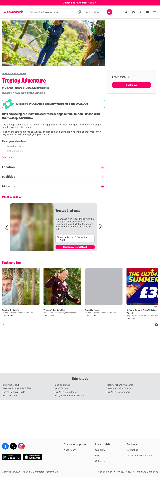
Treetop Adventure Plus (54, 310)
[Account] (147, 12)
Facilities (8, 176)
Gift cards (100, 461)
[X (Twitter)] (13, 446)
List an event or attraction (140, 455)
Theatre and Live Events (118, 388)
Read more (7, 157)
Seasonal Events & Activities (16, 388)
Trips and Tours (10, 395)
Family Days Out (10, 385)
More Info (9, 186)
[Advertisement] (80, 353)
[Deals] (133, 12)
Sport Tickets (61, 388)
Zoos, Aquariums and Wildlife (69, 395)
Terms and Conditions (146, 472)
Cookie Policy (105, 472)
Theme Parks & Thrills (13, 392)
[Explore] (126, 12)
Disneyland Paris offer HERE (78, 2)
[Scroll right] (156, 324)
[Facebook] (5, 446)
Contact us (132, 450)
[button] (14, 74)
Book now (131, 84)
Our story (100, 450)
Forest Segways (92, 310)
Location (8, 167)
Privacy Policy (123, 472)
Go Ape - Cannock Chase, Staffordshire (18, 313)
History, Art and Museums (119, 385)
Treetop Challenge (10, 310)
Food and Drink (62, 385)
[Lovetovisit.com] (13, 12)
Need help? (70, 450)
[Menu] (154, 12)
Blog (97, 455)
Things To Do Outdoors (118, 392)
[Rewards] (140, 12)
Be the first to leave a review (14, 74)
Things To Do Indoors (65, 392)
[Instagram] (21, 446)
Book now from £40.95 (75, 246)
